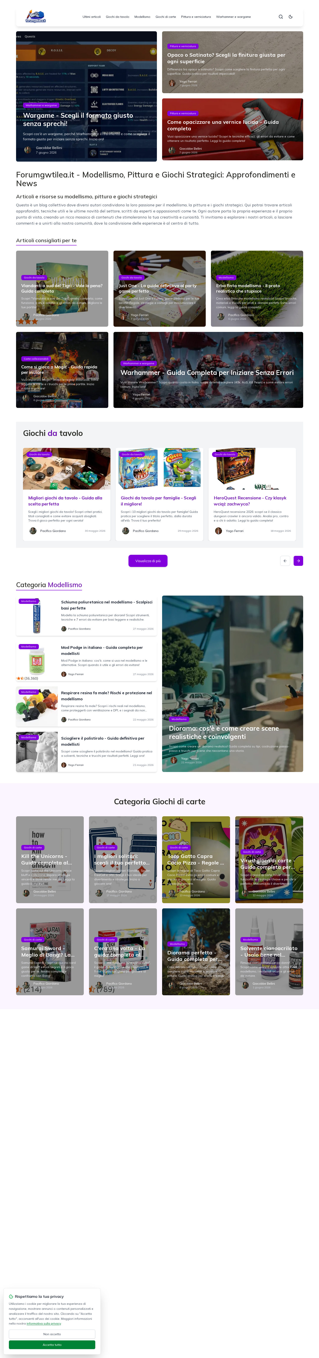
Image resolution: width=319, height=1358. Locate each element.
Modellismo (142, 17)
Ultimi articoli (92, 17)
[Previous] (285, 561)
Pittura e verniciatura (196, 17)
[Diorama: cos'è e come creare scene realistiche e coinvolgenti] (232, 684)
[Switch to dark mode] (290, 17)
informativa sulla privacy (44, 1323)
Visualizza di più (148, 561)
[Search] (280, 16)
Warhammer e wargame (233, 17)
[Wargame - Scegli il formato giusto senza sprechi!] (86, 96)
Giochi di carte (166, 17)
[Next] (298, 561)
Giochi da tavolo (117, 17)
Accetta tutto (52, 1345)
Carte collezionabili (36, 358)
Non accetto (52, 1334)
